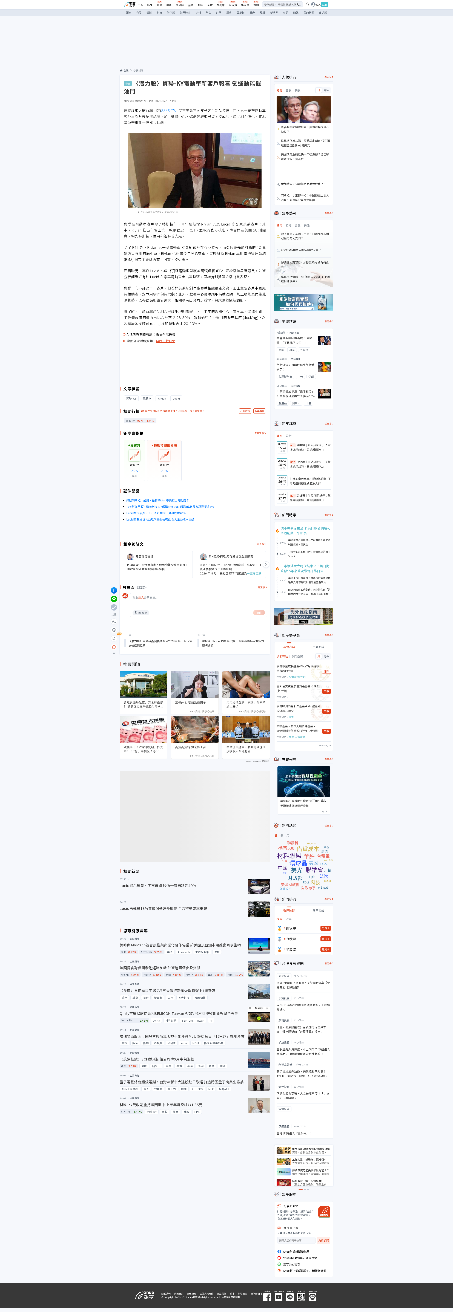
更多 (326, 90)
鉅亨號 (245, 5)
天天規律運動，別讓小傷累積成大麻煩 (246, 704)
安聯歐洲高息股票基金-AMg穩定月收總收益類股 (298, 708)
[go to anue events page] (307, 4)
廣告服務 (191, 1293)
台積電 (291, 939)
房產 (252, 12)
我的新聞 (308, 12)
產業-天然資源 (297, 736)
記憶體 (291, 928)
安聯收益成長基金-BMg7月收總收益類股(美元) (298, 668)
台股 (159, 5)
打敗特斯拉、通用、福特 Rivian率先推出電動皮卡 (157, 500)
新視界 (274, 12)
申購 (326, 691)
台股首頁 (245, 411)
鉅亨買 (233, 5)
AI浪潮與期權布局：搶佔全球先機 (151, 334)
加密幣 (221, 5)
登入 (318, 4)
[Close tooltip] (144, 647)
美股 (169, 5)
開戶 (326, 671)
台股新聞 (138, 70)
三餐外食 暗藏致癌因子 (190, 702)
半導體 (291, 949)
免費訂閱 (323, 1240)
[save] (114, 638)
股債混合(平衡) (297, 676)
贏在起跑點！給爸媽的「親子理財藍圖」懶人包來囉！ (175, 411)
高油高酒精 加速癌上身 (190, 747)
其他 (291, 716)
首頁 (140, 5)
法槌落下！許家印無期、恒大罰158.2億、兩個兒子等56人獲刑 (143, 749)
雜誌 (296, 12)
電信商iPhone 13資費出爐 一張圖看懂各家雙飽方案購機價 (233, 643)
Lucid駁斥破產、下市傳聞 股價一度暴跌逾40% (156, 513)
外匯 (200, 5)
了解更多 (259, 433)
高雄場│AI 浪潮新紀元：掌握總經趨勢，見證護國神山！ (310, 497)
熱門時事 (185, 12)
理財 (262, 12)
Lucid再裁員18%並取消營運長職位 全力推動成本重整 (160, 519)
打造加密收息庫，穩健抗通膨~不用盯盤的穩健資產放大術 (310, 480)
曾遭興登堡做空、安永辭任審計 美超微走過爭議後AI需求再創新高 (143, 704)
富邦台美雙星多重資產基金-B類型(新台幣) (298, 688)
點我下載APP (165, 341)
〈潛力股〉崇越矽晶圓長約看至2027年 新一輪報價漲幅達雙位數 (160, 643)
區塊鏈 (241, 12)
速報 (198, 12)
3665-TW (168, 110)
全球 (210, 5)
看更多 (260, 544)
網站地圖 (242, 1293)
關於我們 (166, 1293)
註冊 (324, 4)
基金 (190, 5)
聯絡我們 (221, 1293)
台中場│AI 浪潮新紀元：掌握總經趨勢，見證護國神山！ (310, 447)
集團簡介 (178, 1293)
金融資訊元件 (206, 1293)
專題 (285, 12)
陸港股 (180, 5)
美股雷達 (294, 332)
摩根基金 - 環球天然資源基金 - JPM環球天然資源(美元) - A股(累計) (297, 728)
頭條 (128, 12)
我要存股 (260, 411)
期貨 (229, 12)
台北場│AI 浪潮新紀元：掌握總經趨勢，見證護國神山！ (310, 464)
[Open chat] (114, 647)
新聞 (150, 5)
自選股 (323, 12)
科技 (159, 12)
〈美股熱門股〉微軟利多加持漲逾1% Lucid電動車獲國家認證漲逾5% (170, 506)
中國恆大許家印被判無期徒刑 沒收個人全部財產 (246, 749)
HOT (292, 445)
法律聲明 (255, 1293)
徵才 (232, 1293)
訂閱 (256, 5)
